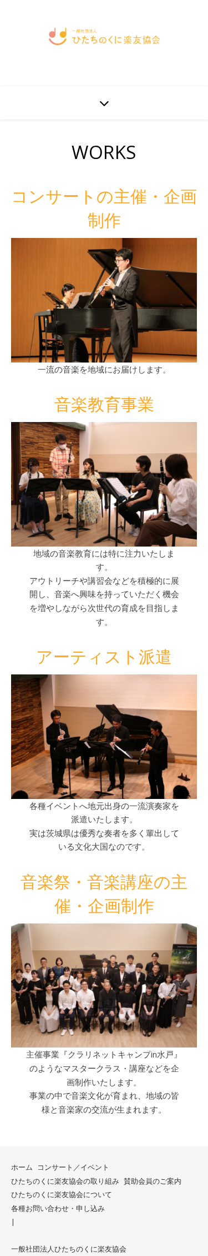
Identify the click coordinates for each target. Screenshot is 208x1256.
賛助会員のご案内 (152, 1181)
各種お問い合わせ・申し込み (58, 1208)
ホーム (22, 1167)
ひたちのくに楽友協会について (61, 1194)
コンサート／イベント (73, 1167)
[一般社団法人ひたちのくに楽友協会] (104, 36)
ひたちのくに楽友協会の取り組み (65, 1181)
